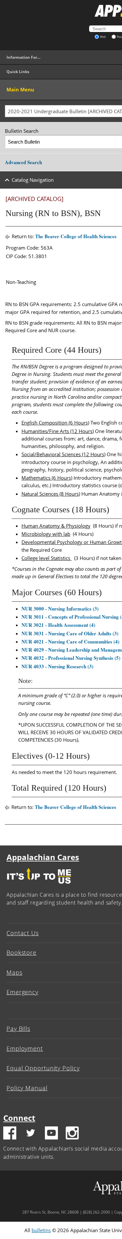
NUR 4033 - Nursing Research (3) (57, 666)
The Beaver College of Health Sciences (75, 236)
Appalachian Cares (43, 857)
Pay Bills (18, 1028)
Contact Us (23, 933)
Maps (14, 972)
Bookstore (21, 952)
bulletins (41, 1230)
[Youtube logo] (51, 1133)
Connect (19, 1117)
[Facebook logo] (9, 1133)
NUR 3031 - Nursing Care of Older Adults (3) (69, 633)
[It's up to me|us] (39, 885)
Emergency (22, 992)
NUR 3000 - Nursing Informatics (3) (60, 608)
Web (103, 37)
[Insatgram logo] (72, 1133)
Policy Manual (27, 1088)
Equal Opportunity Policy (43, 1068)
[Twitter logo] (30, 1133)
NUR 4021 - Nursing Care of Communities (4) (70, 641)
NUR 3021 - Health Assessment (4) (58, 624)
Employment (25, 1048)
